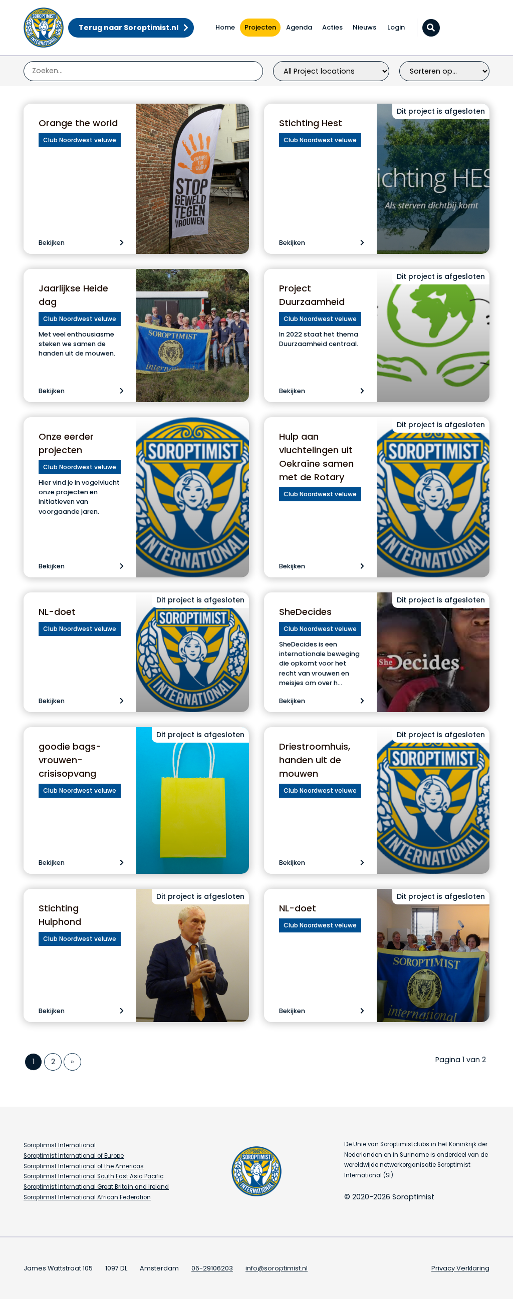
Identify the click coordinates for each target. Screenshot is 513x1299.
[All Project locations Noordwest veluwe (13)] (331, 71)
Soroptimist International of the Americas (84, 1166)
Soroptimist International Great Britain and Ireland (96, 1187)
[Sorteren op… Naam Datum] (444, 71)
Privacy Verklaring (460, 1268)
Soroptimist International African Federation (87, 1197)
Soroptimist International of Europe (74, 1156)
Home (225, 27)
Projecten (260, 27)
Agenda (299, 27)
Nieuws (364, 27)
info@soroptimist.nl (276, 1268)
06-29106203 (212, 1268)
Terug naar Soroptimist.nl (128, 28)
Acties (332, 27)
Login (396, 27)
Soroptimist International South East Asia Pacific (93, 1176)
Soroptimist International (60, 1145)
